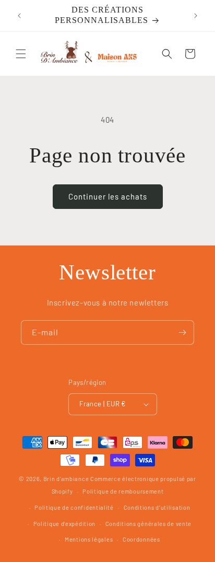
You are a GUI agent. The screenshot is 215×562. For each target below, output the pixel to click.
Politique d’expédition (64, 523)
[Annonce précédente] (19, 15)
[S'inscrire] (182, 332)
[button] (20, 53)
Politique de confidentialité (74, 507)
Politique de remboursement (122, 491)
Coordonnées (141, 539)
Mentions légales (89, 539)
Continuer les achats (107, 196)
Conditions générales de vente (148, 523)
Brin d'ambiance (66, 478)
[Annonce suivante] (195, 15)
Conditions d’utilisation (157, 507)
